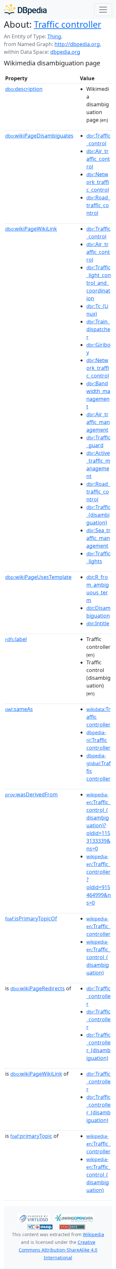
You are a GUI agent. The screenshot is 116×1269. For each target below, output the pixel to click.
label (16, 639)
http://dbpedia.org (77, 44)
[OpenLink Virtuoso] (33, 1217)
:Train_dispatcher (98, 329)
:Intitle (97, 623)
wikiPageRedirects (37, 988)
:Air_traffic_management (98, 422)
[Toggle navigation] (103, 9)
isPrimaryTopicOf (31, 918)
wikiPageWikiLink (31, 228)
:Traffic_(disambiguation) (98, 515)
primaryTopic (31, 1135)
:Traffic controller (98, 740)
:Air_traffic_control (98, 159)
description (24, 88)
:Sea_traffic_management (98, 538)
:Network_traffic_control (97, 182)
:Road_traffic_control (98, 205)
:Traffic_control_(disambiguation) (98, 957)
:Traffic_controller (98, 926)
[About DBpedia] (25, 9)
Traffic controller (67, 24)
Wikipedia (93, 1234)
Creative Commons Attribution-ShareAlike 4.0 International (58, 1250)
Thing (54, 36)
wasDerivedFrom (31, 794)
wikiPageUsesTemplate (38, 577)
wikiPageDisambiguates (39, 135)
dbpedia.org (65, 51)
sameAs (19, 709)
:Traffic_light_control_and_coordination (98, 283)
